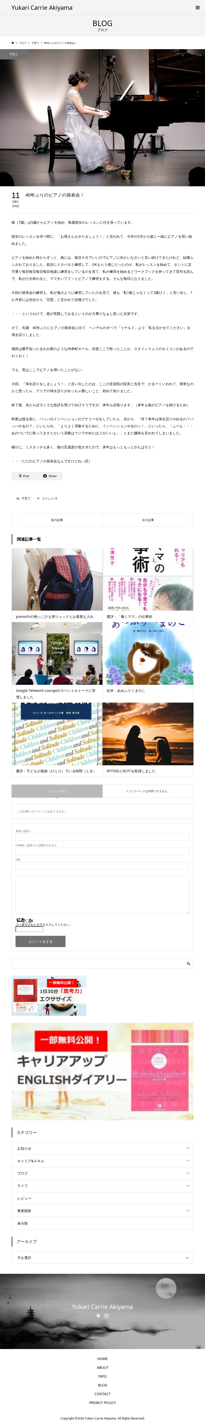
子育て (13, 54)
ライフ (22, 1185)
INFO (102, 1376)
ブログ (22, 1173)
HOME (102, 1358)
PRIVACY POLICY (102, 1402)
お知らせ (24, 1148)
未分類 (22, 1223)
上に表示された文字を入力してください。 (44, 925)
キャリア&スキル (30, 1160)
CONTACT (102, 1393)
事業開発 (24, 1210)
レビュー (24, 1198)
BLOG (102, 1385)
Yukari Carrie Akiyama (42, 7)
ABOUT (102, 1367)
